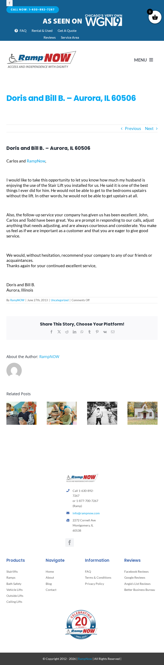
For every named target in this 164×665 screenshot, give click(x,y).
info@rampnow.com (86, 513)
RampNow (36, 160)
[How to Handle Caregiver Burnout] (62, 404)
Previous (133, 128)
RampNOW (17, 300)
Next (149, 128)
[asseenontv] (82, 15)
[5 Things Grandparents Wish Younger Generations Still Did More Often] (21, 404)
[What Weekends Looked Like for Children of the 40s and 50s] (102, 404)
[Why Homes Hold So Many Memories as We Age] (142, 404)
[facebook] (9, 3)
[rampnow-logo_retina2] (41, 51)
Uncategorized (60, 300)
